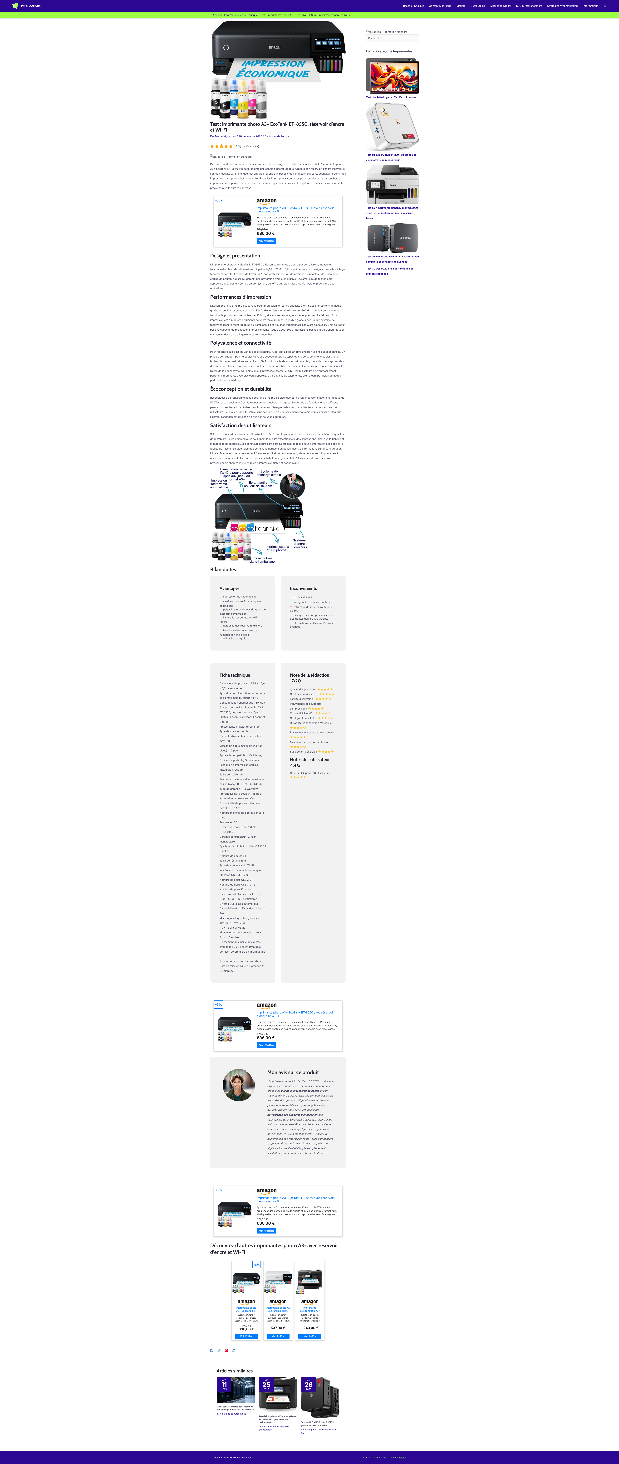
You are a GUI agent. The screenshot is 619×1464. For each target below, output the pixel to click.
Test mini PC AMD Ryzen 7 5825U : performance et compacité (318, 1424)
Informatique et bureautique (231, 1413)
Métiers (461, 5)
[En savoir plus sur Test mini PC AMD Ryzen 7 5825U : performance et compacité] (320, 1397)
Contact (367, 1457)
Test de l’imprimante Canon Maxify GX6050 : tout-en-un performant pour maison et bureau (392, 213)
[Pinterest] (226, 1350)
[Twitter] (219, 1350)
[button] (605, 6)
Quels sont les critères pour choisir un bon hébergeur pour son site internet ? (235, 1408)
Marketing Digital (500, 5)
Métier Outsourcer (31, 5)
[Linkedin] (233, 1350)
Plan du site (380, 1457)
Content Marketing (440, 5)
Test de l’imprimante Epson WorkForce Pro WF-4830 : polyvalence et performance (277, 1419)
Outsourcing (478, 5)
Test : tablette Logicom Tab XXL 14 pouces (391, 97)
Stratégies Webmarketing (562, 5)
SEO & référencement (529, 5)
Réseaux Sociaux (413, 5)
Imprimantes (265, 1426)
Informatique (590, 5)
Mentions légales (397, 1457)
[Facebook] (211, 1350)
